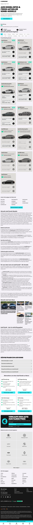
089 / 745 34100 (5, 492)
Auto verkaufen (11, 426)
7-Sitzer (2, 473)
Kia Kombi (8, 446)
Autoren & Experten (17, 491)
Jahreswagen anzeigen (8, 411)
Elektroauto (2, 481)
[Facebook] (1, 497)
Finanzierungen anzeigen (8, 392)
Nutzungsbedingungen (4, 506)
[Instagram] (5, 497)
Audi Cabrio (3, 201)
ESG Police (14, 506)
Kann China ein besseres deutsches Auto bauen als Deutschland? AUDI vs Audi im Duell (8, 312)
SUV (24, 34)
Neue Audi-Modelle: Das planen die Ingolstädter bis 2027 (28, 307)
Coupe (2, 480)
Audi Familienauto (14, 199)
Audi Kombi (13, 204)
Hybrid (17, 34)
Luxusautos (24, 473)
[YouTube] (8, 497)
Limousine (28, 34)
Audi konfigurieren (6, 18)
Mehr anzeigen (16, 467)
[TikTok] (10, 497)
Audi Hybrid (13, 201)
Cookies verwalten (9, 506)
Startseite (2, 3)
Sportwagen (24, 478)
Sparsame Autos (25, 476)
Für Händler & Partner (29, 491)
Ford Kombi (9, 455)
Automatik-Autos (3, 476)
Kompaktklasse (14, 483)
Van (23, 483)
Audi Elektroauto (3, 204)
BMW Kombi (24, 446)
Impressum (28, 506)
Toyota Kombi (8, 463)
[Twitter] (3, 497)
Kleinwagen (9, 34)
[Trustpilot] (17, 501)
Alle (1, 34)
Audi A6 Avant (20, 235)
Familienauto (21, 34)
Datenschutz (17, 506)
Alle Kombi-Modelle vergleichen (16, 207)
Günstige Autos (14, 476)
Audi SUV (23, 201)
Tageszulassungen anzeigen (25, 392)
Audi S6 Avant (10, 241)
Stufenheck (24, 481)
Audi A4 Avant (12, 230)
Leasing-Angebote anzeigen (25, 411)
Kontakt (15, 490)
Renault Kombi (24, 455)
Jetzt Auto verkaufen (20, 424)
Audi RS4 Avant (27, 246)
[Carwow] (4, 1)
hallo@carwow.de (5, 493)
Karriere (28, 490)
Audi (5, 3)
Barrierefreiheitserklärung (23, 506)
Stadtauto (5, 34)
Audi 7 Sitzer (3, 199)
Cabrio (2, 478)
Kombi (13, 481)
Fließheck (13, 34)
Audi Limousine (24, 199)
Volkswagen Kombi (24, 437)
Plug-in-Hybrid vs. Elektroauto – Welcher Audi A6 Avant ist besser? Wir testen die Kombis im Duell (20, 309)
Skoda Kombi (8, 437)
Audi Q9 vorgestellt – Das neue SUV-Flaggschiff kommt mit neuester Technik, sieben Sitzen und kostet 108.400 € (20, 320)
